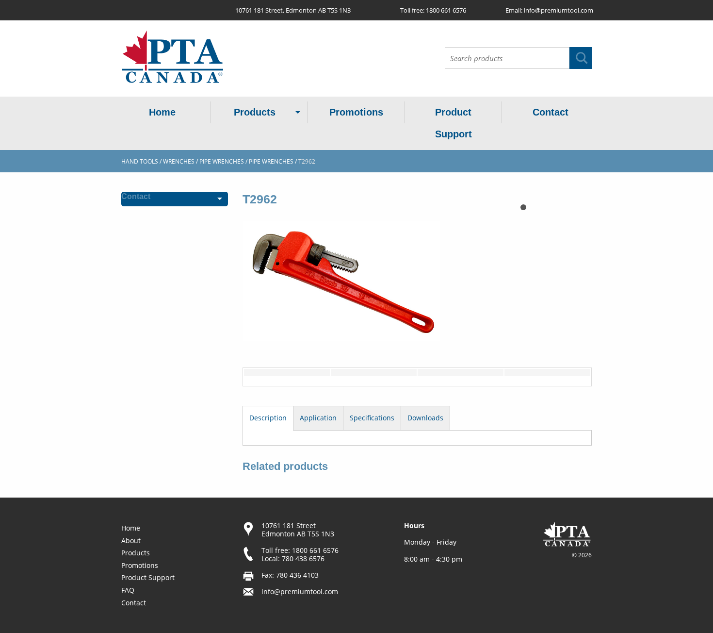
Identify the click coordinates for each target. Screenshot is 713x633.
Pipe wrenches (221, 161)
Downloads (425, 417)
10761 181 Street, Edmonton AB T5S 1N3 (293, 10)
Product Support (453, 123)
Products (254, 112)
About (131, 540)
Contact (550, 112)
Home (162, 112)
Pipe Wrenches (271, 161)
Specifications (372, 417)
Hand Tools (139, 161)
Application (318, 417)
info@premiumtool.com (558, 10)
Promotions (356, 112)
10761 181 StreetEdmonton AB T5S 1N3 (297, 529)
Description (268, 417)
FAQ (127, 590)
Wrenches (178, 161)
